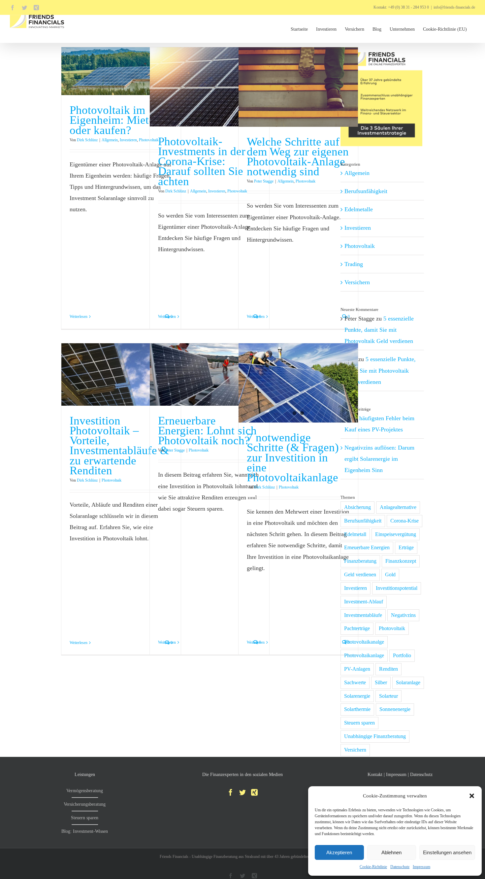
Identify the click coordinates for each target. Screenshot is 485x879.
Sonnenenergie (394, 709)
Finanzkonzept (400, 561)
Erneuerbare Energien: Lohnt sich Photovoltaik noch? (207, 430)
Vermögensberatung (84, 790)
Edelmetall (355, 534)
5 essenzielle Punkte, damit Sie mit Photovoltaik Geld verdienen (379, 329)
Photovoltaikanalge (364, 642)
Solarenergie (357, 696)
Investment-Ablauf (363, 602)
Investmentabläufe (363, 615)
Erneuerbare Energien (367, 548)
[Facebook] (230, 792)
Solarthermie (357, 709)
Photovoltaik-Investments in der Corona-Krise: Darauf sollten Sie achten (201, 161)
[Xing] (254, 792)
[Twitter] (242, 792)
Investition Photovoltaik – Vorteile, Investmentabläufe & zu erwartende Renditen (119, 445)
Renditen (388, 669)
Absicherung (357, 507)
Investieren (128, 140)
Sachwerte (355, 683)
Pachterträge (357, 628)
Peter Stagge (264, 181)
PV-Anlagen (357, 669)
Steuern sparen (359, 723)
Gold (390, 575)
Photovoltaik (305, 181)
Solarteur (388, 696)
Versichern (357, 282)
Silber (381, 683)
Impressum (421, 866)
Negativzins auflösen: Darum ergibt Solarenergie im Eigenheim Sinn (379, 458)
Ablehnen (391, 852)
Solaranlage (408, 683)
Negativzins (403, 615)
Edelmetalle (358, 209)
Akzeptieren (339, 852)
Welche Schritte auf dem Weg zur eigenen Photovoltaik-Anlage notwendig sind (298, 156)
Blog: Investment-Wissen (84, 831)
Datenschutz (399, 866)
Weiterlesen (78, 316)
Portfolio (402, 656)
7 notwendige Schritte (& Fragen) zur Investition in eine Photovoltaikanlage (293, 457)
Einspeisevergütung (395, 534)
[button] (472, 796)
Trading (353, 264)
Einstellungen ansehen (447, 852)
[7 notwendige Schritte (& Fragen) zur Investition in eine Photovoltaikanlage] (298, 383)
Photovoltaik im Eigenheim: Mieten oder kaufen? (115, 120)
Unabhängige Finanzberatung (375, 736)
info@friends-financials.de (454, 7)
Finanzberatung (360, 561)
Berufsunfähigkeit (365, 191)
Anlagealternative (398, 507)
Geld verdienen (360, 575)
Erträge (406, 548)
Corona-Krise (404, 521)
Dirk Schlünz (87, 140)
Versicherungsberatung (85, 804)
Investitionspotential (396, 588)
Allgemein (110, 140)
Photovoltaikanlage (364, 656)
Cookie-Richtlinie (373, 866)
